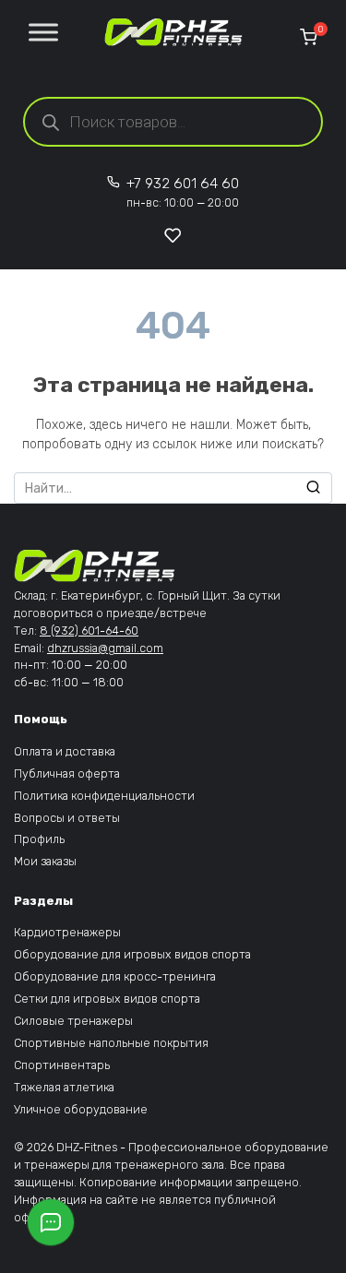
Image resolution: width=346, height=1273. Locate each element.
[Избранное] (173, 235)
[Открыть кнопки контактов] (51, 1222)
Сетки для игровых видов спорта (107, 998)
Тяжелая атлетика (64, 1087)
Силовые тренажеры (73, 1021)
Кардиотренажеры (67, 932)
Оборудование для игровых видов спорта (132, 954)
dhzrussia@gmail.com (105, 648)
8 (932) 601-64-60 (89, 630)
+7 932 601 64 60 (182, 192)
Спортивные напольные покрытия (111, 1043)
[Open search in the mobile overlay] (173, 122)
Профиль (39, 839)
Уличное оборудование (81, 1109)
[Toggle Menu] (43, 32)
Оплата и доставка (64, 751)
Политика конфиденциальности (104, 796)
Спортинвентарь (62, 1065)
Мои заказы (45, 861)
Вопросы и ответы (67, 818)
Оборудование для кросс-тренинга (115, 976)
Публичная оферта (67, 773)
